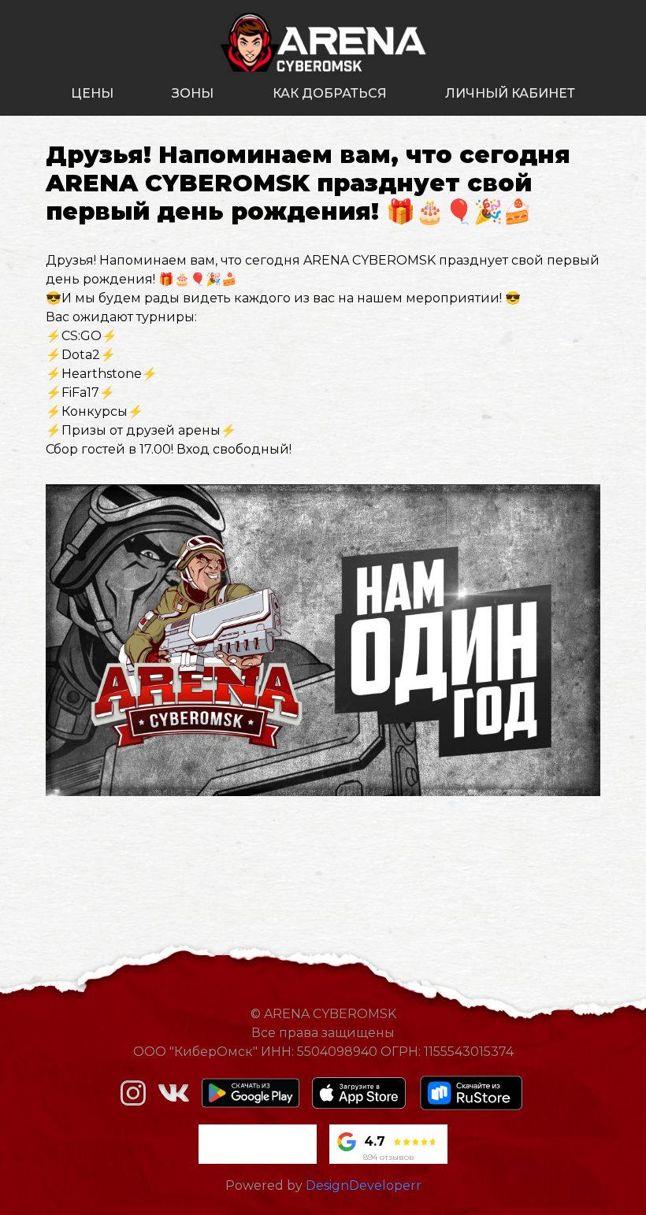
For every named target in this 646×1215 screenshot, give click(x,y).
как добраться (330, 93)
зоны (192, 93)
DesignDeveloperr (363, 1185)
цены (92, 93)
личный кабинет (510, 93)
